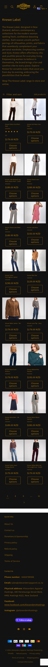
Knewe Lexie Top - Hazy (34, 323)
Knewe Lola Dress (32, 227)
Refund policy (10, 548)
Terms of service (18, 658)
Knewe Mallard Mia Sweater (33, 370)
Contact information (25, 662)
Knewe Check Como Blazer (33, 180)
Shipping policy (33, 658)
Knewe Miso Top (32, 275)
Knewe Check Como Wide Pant (13, 228)
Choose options (13, 146)
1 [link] (7, 495)
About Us (8, 524)
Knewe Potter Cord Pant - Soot (13, 125)
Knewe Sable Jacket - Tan (13, 323)
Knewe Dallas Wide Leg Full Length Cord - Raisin (34, 466)
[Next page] (24, 502)
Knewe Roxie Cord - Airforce (11, 370)
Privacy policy (10, 542)
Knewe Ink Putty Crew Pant (34, 125)
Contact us (9, 530)
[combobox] (42, 8)
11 (39, 496)
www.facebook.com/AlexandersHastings (24, 604)
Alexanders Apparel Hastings (22, 650)
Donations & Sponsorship (16, 536)
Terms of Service (12, 561)
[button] (6, 7)
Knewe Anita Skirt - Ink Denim (12, 418)
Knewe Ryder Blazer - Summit (33, 418)
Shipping (8, 555)
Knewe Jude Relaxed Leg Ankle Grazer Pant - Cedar (13, 180)
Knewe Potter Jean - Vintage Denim (11, 466)
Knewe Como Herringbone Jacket (11, 276)
